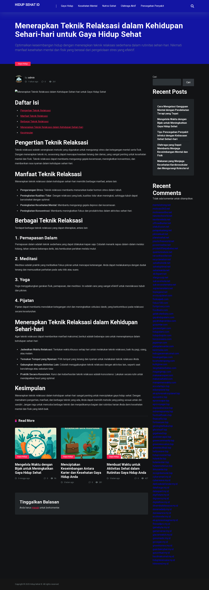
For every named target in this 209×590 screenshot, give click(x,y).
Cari (155, 76)
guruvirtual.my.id (161, 552)
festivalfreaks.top (162, 415)
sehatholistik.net (161, 263)
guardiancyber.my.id (163, 549)
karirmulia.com (160, 350)
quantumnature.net (162, 252)
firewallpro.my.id (161, 523)
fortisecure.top (160, 422)
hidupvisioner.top (162, 455)
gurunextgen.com (162, 328)
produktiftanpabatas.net (165, 248)
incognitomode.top (163, 473)
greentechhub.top (162, 447)
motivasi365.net (161, 208)
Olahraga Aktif (128, 5)
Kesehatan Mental (87, 5)
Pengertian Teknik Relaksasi (35, 110)
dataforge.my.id (161, 487)
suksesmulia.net (161, 281)
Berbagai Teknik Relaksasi (34, 121)
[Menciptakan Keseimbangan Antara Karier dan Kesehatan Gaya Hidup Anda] (81, 443)
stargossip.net (160, 277)
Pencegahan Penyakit (152, 5)
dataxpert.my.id (161, 491)
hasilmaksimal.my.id (163, 556)
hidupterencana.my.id (164, 560)
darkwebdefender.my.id (165, 483)
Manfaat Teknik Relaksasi (34, 116)
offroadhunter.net (162, 223)
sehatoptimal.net (161, 266)
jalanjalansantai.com (163, 346)
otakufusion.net (161, 226)
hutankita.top (159, 458)
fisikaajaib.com (160, 299)
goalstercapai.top (162, 436)
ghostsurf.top (160, 429)
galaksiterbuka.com (163, 313)
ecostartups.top (161, 386)
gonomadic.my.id (161, 538)
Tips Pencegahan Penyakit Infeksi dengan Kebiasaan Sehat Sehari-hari (172, 136)
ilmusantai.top (160, 469)
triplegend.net (160, 292)
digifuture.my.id (161, 494)
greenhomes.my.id (162, 545)
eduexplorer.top (161, 389)
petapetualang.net (162, 230)
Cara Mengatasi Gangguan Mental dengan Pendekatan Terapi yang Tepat (173, 110)
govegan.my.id (160, 541)
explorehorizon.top (163, 407)
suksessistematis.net (164, 284)
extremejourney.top (163, 411)
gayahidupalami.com (163, 317)
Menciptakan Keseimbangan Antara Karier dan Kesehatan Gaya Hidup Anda (81, 471)
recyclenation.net (162, 259)
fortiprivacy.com (161, 306)
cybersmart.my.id (162, 476)
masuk (35, 507)
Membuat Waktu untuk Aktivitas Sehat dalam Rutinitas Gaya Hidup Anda (126, 469)
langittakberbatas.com (164, 368)
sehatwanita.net (161, 270)
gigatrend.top (160, 433)
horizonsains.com (162, 339)
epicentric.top (160, 397)
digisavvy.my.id (161, 498)
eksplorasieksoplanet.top (166, 393)
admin (31, 77)
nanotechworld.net (162, 215)
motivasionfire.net (162, 212)
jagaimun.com (160, 342)
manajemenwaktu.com (164, 382)
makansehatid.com (163, 378)
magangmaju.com (162, 371)
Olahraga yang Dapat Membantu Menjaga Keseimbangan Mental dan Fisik (172, 150)
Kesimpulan (26, 132)
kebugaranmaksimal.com (166, 353)
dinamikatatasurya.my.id (165, 505)
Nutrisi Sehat (109, 5)
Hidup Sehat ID (27, 4)
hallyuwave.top (160, 451)
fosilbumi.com (160, 310)
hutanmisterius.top (162, 465)
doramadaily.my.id (162, 509)
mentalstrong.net (162, 205)
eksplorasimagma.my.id (165, 520)
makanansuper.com (163, 375)
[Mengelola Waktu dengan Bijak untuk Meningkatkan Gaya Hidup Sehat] (35, 443)
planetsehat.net (161, 237)
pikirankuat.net (160, 234)
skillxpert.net (159, 273)
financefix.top (160, 418)
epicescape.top (161, 400)
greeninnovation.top (163, 444)
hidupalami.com (161, 331)
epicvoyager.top (161, 404)
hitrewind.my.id (160, 563)
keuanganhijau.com (163, 357)
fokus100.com (160, 302)
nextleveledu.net (161, 219)
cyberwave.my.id (161, 480)
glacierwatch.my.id (162, 534)
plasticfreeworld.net (163, 241)
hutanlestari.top (161, 462)
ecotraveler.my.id (162, 516)
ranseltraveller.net (162, 255)
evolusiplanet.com (162, 295)
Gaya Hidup (67, 5)
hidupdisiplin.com (162, 335)
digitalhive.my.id (161, 502)
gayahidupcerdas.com (164, 320)
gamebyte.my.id (161, 527)
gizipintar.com (160, 324)
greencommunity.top (163, 440)
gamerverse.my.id (162, 531)
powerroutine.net (162, 244)
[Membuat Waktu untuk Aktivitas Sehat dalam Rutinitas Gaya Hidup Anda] (127, 443)
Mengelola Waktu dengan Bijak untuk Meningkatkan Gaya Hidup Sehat (34, 469)
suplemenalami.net (163, 288)
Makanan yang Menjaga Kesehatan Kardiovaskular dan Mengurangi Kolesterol (173, 165)
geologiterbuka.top (163, 426)
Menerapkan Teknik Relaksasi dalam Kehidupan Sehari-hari (51, 127)
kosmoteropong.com (164, 360)
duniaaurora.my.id (162, 513)
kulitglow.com (160, 364)
